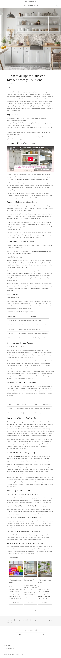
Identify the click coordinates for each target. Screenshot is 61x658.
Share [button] (10, 88)
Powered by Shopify (19, 654)
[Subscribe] (43, 634)
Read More (16, 603)
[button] (3, 5)
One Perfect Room (11, 654)
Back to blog (32, 610)
